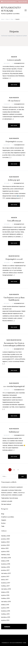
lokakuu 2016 (5, 592)
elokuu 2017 (4, 579)
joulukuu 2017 (5, 570)
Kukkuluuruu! (14, 432)
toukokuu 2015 (5, 611)
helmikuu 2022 (5, 554)
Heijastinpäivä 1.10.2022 (14, 141)
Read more (14, 84)
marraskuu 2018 (6, 557)
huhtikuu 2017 (5, 586)
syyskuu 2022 (5, 551)
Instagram (7, 626)
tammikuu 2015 (5, 617)
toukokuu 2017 (5, 583)
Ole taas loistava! (14, 101)
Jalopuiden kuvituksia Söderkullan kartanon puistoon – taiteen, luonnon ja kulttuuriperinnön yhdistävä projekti (12, 492)
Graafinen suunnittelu (7, 517)
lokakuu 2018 (5, 561)
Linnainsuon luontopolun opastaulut (12, 487)
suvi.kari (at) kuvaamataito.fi (9, 1)
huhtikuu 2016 (5, 598)
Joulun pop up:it (14, 180)
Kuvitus (17, 255)
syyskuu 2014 (5, 620)
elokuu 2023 (4, 548)
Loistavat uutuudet (14, 60)
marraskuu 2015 (6, 601)
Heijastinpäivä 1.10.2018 (14, 259)
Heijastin (14, 56)
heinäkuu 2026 (5, 536)
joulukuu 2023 (5, 545)
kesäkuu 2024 (5, 542)
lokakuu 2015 (5, 604)
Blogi (11, 97)
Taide (2, 526)
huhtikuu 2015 (5, 614)
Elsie (13, 642)
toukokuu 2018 (5, 564)
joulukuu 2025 (5, 539)
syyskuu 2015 (5, 608)
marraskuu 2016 (6, 589)
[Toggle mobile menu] (25, 10)
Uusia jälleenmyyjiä (14, 221)
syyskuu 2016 (5, 595)
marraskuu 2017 (6, 573)
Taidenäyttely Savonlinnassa (9, 498)
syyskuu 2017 (5, 576)
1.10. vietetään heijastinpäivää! (14, 386)
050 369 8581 (23, 1)
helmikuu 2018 (5, 567)
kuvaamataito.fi (19, 63)
